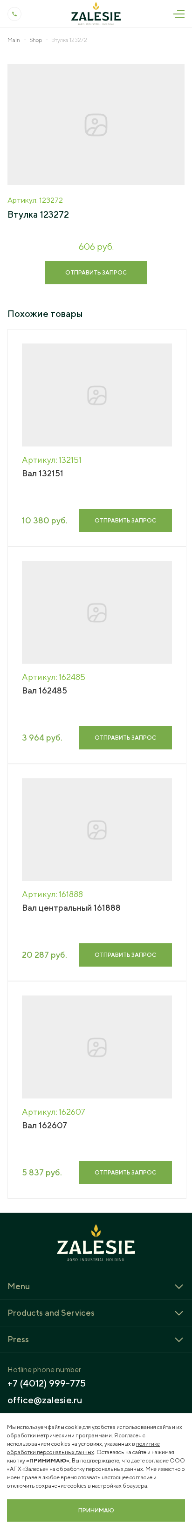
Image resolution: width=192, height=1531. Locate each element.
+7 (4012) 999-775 (46, 1383)
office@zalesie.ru (44, 1400)
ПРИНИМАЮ (96, 1510)
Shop (35, 39)
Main (13, 39)
